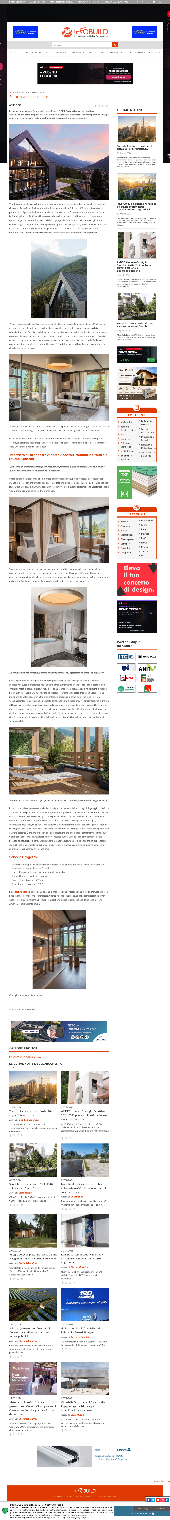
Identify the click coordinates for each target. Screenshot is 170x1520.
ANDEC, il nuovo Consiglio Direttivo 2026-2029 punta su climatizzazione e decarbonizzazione (84, 1115)
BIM (122, 434)
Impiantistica (126, 451)
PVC (143, 538)
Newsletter (154, 53)
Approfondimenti (77, 53)
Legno (144, 524)
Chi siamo (58, 1496)
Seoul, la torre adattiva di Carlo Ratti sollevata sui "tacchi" (31, 1186)
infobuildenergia (17, 2)
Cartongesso (127, 539)
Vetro (144, 556)
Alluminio (125, 526)
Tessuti (144, 551)
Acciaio (124, 521)
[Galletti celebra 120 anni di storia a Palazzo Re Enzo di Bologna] (85, 1304)
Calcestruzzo (127, 534)
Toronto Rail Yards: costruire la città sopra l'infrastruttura (30, 1113)
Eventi (128, 53)
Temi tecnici (37, 53)
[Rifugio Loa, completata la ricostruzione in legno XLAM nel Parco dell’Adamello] (33, 1231)
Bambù (123, 530)
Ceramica (125, 548)
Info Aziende (61, 53)
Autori (69, 1496)
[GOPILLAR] (126, 688)
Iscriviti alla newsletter (116, 2)
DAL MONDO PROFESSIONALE (25, 1056)
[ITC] (126, 656)
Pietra (144, 529)
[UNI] (126, 667)
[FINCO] (147, 677)
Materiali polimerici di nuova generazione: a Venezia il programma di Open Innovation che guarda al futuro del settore (32, 1408)
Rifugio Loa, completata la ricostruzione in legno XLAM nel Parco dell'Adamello (33, 1256)
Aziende (13, 53)
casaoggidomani (37, 2)
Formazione (140, 53)
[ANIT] (147, 667)
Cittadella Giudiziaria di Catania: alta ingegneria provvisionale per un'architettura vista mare (83, 1406)
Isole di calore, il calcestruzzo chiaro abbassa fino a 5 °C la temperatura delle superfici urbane (84, 1188)
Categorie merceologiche (111, 53)
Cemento (125, 543)
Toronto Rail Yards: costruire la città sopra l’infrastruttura (135, 147)
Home (11, 92)
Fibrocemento (148, 520)
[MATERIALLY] (147, 656)
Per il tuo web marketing (89, 2)
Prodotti (24, 53)
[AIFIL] (147, 688)
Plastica (145, 533)
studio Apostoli (20, 891)
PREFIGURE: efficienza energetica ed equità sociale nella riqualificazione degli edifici (136, 206)
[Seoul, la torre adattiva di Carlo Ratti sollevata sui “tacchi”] (33, 1160)
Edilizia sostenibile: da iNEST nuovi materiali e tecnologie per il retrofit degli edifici (82, 1258)
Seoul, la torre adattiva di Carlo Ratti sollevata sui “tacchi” (135, 325)
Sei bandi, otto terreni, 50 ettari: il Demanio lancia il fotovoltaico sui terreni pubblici (29, 1332)
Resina (144, 547)
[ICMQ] (126, 677)
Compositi (125, 552)
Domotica (125, 439)
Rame (144, 542)
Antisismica (126, 422)
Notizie (49, 53)
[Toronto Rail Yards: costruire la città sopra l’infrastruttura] (33, 1087)
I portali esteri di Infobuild (61, 2)
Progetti (92, 53)
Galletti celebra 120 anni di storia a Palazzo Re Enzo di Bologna (82, 1330)
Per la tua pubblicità (84, 1496)
